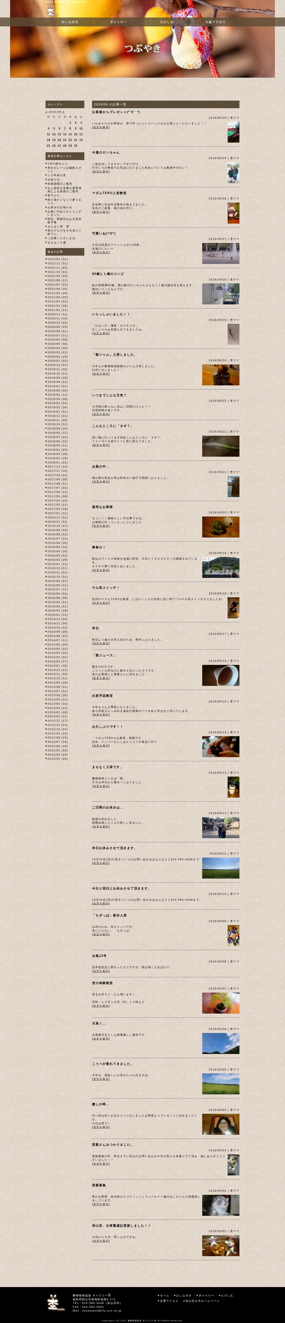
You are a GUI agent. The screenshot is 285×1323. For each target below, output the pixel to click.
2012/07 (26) (58, 741)
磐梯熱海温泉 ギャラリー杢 (142, 1321)
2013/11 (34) (58, 674)
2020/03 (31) (58, 352)
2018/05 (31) (58, 445)
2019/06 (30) (58, 390)
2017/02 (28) (58, 508)
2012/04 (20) (58, 754)
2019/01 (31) (58, 411)
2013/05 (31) (58, 699)
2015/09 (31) (58, 581)
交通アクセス (169, 1300)
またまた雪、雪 (58, 226)
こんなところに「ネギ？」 (113, 426)
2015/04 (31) (58, 602)
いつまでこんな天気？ (109, 395)
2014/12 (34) (58, 619)
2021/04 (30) (58, 297)
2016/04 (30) (58, 551)
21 (65, 139)
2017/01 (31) (58, 513)
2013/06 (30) (58, 695)
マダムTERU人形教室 (109, 193)
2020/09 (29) (58, 326)
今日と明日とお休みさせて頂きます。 (121, 888)
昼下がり (54, 195)
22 (70, 139)
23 (76, 139)
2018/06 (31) (58, 441)
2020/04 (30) (58, 348)
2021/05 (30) (58, 293)
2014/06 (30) (58, 644)
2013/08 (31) (58, 686)
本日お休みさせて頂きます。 (114, 848)
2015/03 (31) (58, 606)
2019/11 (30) (58, 369)
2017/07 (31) (58, 487)
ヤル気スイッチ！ (106, 587)
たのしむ (227, 1295)
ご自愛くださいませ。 (63, 238)
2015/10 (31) (58, 576)
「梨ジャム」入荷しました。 (114, 354)
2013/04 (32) (58, 703)
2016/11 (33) (58, 521)
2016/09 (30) (58, 530)
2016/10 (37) (58, 525)
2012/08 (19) (58, 737)
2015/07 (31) (58, 589)
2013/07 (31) (58, 691)
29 (70, 145)
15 (70, 134)
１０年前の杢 (57, 175)
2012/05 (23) (58, 750)
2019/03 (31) (58, 403)
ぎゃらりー (206, 1295)
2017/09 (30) (58, 479)
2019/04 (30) (58, 399)
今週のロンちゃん (106, 152)
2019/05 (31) (58, 394)
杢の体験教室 (102, 983)
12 (54, 134)
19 (54, 139)
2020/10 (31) (58, 322)
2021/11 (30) (58, 267)
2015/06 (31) (58, 593)
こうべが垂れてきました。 (113, 1063)
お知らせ (54, 179)
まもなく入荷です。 (108, 767)
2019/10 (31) (58, 373)
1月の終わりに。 (59, 163)
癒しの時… (101, 1104)
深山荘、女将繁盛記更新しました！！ (121, 1225)
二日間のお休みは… (108, 807)
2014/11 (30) (58, 623)
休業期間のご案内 (60, 183)
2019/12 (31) (58, 365)
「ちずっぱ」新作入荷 (109, 915)
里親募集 (99, 1185)
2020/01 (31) (58, 360)
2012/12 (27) (58, 720)
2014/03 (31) (58, 657)
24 (81, 139)
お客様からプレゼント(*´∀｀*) (116, 112)
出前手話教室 (102, 695)
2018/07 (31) (58, 437)
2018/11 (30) (58, 420)
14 (65, 134)
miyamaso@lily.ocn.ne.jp (102, 1310)
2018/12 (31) (58, 415)
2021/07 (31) (58, 284)
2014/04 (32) (58, 652)
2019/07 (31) (58, 386)
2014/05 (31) (58, 648)
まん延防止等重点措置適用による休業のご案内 (65, 189)
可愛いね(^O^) (104, 233)
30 (76, 145)
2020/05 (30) (58, 343)
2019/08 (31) (58, 381)
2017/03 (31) (58, 504)
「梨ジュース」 (104, 655)
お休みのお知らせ (60, 207)
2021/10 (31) (58, 271)
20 (59, 139)
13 (59, 134)
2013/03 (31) (58, 708)
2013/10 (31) (58, 678)
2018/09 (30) (58, 428)
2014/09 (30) (58, 631)
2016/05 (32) (58, 547)
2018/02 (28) (58, 458)
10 (81, 128)
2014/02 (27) (58, 661)
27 (59, 145)
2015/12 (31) (58, 568)
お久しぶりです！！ (108, 726)
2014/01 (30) (58, 665)
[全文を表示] (101, 127)
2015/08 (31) (58, 585)
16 (76, 134)
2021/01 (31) (58, 310)
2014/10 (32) (58, 627)
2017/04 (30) (58, 500)
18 (48, 139)
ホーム (164, 1295)
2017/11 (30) (58, 470)
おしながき (184, 1295)
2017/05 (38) (58, 496)
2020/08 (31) (58, 331)
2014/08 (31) (58, 636)
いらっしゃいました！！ (111, 314)
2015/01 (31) (58, 614)
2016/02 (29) (58, 559)
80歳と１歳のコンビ (108, 273)
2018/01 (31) (58, 462)
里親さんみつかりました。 (113, 1144)
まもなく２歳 (57, 242)
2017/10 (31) (58, 475)
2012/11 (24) (58, 724)
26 (54, 145)
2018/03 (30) (58, 454)
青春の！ (99, 547)
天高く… (99, 1023)
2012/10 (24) (58, 729)
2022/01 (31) (58, 259)
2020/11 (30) (58, 318)
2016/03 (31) (58, 555)
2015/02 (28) (58, 610)
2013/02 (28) (58, 712)
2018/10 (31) (58, 424)
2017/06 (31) (58, 492)
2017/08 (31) (58, 483)
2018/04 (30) (58, 449)
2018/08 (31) (58, 432)
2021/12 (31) (58, 263)
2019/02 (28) (58, 407)
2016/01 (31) (58, 564)
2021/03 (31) (58, 301)
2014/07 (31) (58, 640)
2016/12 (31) (58, 517)
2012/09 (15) (58, 733)
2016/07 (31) (58, 538)
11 (48, 134)
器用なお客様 (102, 507)
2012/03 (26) (58, 758)
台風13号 (99, 955)
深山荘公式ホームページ (203, 1300)
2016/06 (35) (58, 542)
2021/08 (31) (58, 280)
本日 (95, 628)
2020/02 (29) (58, 356)
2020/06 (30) (58, 339)
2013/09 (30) (58, 682)
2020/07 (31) (58, 335)
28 (65, 145)
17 (81, 134)
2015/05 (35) (58, 597)
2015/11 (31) (58, 572)
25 (48, 145)
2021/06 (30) (58, 288)
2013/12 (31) (58, 670)
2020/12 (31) (58, 314)
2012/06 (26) (58, 746)
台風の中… (101, 466)
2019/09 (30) (58, 377)
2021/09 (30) (58, 276)
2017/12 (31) (58, 466)
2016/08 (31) (58, 534)
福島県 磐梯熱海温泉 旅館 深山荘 (66, 1)
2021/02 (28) (58, 305)
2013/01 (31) (58, 716)
